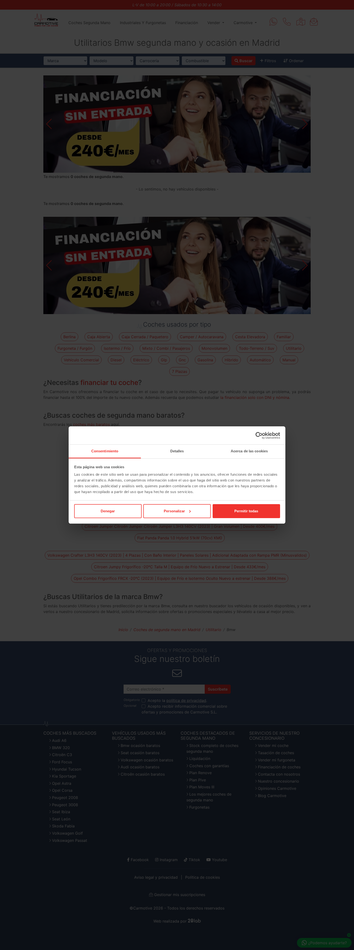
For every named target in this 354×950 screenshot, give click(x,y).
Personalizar (174, 511)
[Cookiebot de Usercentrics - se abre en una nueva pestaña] (259, 435)
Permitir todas (246, 511)
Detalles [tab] (177, 451)
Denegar (108, 511)
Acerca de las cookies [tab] (249, 451)
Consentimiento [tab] (104, 451)
